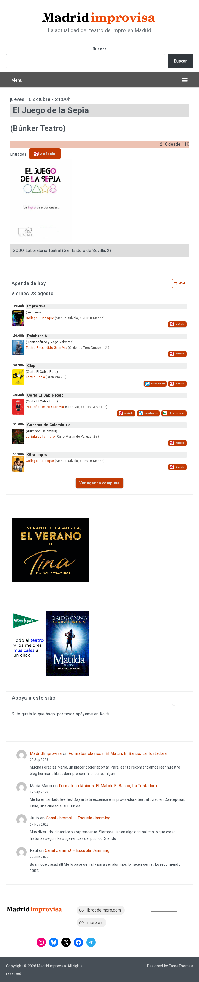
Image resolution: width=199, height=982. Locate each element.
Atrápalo (47, 154)
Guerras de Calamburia (49, 425)
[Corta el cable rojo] (18, 407)
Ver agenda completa (99, 483)
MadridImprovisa (46, 753)
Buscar (100, 48)
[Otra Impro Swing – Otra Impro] (18, 464)
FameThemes (181, 966)
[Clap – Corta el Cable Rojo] (18, 377)
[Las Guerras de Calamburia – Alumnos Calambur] (18, 436)
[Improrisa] (18, 318)
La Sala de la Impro (40, 436)
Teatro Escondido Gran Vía (46, 348)
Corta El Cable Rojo (45, 395)
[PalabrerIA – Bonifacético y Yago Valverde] (18, 347)
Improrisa (36, 306)
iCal (182, 283)
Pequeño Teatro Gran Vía (45, 407)
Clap (31, 365)
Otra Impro (37, 455)
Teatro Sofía (35, 377)
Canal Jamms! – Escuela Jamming (78, 817)
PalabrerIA (37, 336)
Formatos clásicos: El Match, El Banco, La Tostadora (118, 753)
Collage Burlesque (40, 318)
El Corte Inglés (177, 413)
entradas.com (158, 383)
